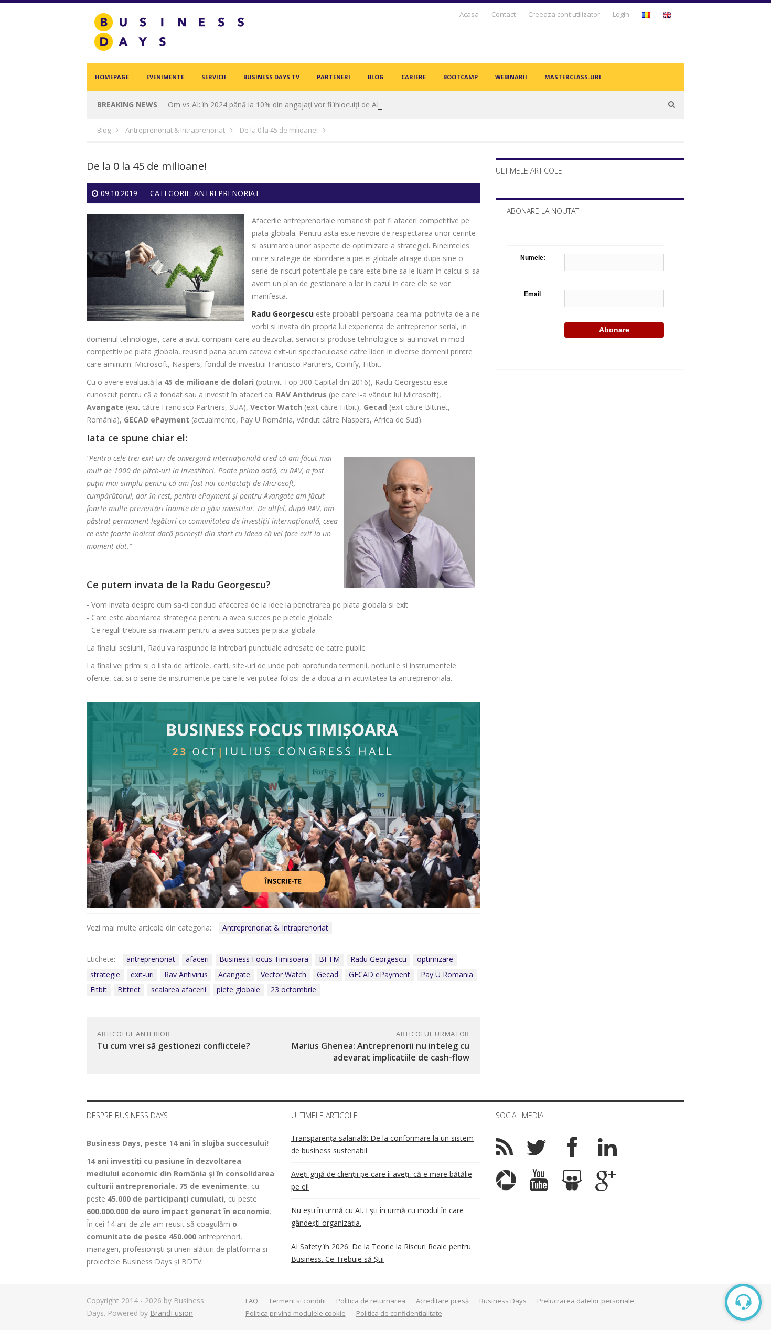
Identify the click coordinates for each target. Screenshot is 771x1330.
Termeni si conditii (297, 1300)
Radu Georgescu (228, 584)
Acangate (234, 974)
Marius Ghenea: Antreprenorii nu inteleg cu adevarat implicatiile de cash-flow (380, 1051)
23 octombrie (293, 989)
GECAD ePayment (379, 974)
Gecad (327, 974)
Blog (376, 77)
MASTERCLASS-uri (572, 77)
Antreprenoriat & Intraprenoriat (175, 130)
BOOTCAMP (460, 77)
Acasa (469, 14)
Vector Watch (283, 974)
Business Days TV (271, 77)
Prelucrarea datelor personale (585, 1300)
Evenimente (165, 77)
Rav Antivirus (186, 974)
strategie (105, 974)
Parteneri (333, 77)
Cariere (413, 77)
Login (621, 14)
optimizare (435, 959)
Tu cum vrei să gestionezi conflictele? (173, 1046)
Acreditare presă (442, 1300)
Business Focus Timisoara (263, 959)
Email (532, 294)
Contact (503, 14)
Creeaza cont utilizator (564, 14)
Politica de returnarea (370, 1300)
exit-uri (142, 974)
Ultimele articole (529, 171)
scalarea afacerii (178, 989)
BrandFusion (171, 1313)
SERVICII (213, 77)
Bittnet (129, 989)
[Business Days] (169, 31)
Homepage (112, 77)
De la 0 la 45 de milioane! (279, 130)
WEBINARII (511, 77)
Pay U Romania (447, 974)
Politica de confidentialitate (399, 1313)
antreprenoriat (150, 959)
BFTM (329, 959)
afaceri (197, 959)
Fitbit (98, 989)
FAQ (251, 1300)
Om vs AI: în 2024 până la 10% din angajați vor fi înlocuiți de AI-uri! (279, 105)
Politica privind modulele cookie (295, 1313)
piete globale (238, 989)
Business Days (503, 1300)
